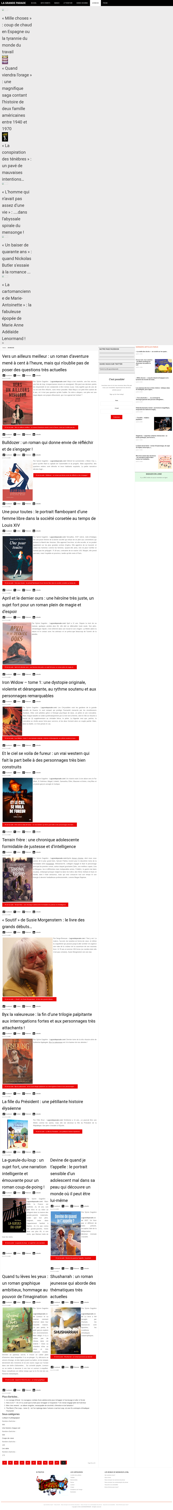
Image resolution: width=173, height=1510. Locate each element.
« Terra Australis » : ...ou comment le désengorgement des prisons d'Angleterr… (150, 398)
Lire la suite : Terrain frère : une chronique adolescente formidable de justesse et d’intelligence (36, 904)
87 (51, 1463)
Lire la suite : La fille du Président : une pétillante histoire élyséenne (58, 1131)
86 (45, 1463)
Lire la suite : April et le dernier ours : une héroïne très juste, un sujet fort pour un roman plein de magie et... (40, 667)
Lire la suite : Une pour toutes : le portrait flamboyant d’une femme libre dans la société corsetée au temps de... (41, 583)
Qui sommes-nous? (110, 1475)
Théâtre (72, 1477)
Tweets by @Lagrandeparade (109, 369)
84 (33, 1463)
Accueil (34, 3)
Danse (72, 1482)
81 (16, 1463)
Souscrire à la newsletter (111, 1484)
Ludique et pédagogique (11, 1418)
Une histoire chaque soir (11, 1428)
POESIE (105, 3)
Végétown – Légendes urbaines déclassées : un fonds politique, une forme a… (151, 436)
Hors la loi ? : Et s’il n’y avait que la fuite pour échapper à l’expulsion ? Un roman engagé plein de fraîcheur (46, 1403)
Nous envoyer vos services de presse (115, 1480)
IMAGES (56, 3)
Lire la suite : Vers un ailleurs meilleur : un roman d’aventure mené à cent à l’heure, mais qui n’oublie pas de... (41, 427)
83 (28, 1463)
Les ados (5, 1448)
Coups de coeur (8, 1438)
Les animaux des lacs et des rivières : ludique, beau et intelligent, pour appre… (153, 388)
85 (39, 1463)
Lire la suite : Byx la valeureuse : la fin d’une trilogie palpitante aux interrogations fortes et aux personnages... (40, 1086)
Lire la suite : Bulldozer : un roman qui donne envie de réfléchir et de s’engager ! (62, 475)
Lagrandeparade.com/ (58, 381)
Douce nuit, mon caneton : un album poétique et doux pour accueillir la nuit (144, 362)
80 (10, 1463)
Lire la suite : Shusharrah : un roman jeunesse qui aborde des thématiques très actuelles (73, 1357)
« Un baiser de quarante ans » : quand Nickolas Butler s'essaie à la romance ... (17, 258)
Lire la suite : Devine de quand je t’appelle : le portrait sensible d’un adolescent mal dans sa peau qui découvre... (73, 1258)
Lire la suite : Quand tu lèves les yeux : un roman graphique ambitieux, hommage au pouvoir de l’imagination (25, 1380)
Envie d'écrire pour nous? (112, 1487)
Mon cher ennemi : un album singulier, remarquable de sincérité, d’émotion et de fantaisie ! (40, 1405)
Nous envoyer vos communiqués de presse (116, 1482)
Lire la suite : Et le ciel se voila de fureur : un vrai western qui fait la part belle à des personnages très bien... (40, 824)
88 (57, 1463)
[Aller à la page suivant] (63, 1462)
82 (22, 1463)
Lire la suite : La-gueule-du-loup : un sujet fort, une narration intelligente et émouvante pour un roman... (25, 1243)
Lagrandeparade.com (58, 461)
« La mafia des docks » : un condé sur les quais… (152, 351)
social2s (9, 378)
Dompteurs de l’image (76, 1489)
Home (4, 347)
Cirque (72, 1487)
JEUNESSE (95, 3)
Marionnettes (73, 1480)
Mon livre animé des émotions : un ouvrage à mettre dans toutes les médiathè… (146, 457)
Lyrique (72, 1484)
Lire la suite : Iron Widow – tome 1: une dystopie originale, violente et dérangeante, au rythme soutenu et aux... (41, 738)
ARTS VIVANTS (45, 3)
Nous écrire (108, 1477)
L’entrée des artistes (75, 1475)
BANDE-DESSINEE (82, 3)
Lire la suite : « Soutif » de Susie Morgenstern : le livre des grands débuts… (30, 999)
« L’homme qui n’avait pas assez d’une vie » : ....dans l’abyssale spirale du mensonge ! (15, 212)
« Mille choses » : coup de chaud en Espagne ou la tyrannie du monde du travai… (152, 378)
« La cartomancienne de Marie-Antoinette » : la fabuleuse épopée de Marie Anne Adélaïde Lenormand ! (16, 311)
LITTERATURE (68, 3)
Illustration (73, 1492)
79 (4, 1463)
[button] (7, 375)
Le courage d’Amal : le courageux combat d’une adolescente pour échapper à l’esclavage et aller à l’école (45, 1400)
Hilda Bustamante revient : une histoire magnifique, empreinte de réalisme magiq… (153, 408)
